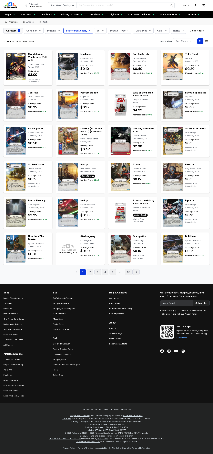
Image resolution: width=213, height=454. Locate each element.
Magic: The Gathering (80, 415)
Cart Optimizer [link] (59, 314)
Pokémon (46, 14)
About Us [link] (113, 328)
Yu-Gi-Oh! (26, 14)
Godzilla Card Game (94, 427)
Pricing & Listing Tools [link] (63, 349)
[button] (171, 5)
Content (191, 14)
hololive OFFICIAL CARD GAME (101, 430)
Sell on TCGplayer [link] (61, 344)
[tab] (11, 22)
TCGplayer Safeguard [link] (63, 298)
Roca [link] (55, 370)
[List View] (206, 41)
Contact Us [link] (114, 298)
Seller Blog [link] (58, 375)
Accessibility (101, 448)
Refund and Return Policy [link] (120, 308)
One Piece (94, 14)
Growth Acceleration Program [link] (66, 364)
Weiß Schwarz (101, 421)
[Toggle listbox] (191, 41)
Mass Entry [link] (58, 319)
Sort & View (166, 41)
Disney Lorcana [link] (10, 314)
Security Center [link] (116, 314)
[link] (10, 5)
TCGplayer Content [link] (12, 359)
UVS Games (103, 439)
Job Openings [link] (115, 333)
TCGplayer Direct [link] (61, 303)
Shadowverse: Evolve (97, 424)
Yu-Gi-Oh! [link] (7, 303)
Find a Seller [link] (58, 324)
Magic (8, 14)
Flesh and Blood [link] (10, 334)
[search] (123, 5)
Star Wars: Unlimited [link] (12, 329)
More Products (168, 14)
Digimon (114, 14)
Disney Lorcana (70, 14)
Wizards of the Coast (133, 415)
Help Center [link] (114, 303)
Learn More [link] (181, 338)
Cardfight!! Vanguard (80, 421)
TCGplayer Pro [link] (60, 359)
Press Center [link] (115, 338)
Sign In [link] (186, 5)
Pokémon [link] (7, 308)
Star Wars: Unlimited (139, 14)
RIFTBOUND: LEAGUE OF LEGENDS (65, 439)
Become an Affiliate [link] (118, 344)
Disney (130, 436)
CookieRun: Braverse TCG (88, 441)
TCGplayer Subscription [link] (64, 308)
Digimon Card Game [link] (12, 324)
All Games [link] (8, 345)
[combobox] (183, 41)
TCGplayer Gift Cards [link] (13, 340)
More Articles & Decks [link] (13, 396)
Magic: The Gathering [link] (13, 298)
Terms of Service (85, 448)
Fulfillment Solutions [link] (62, 354)
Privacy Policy (191, 314)
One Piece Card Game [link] (13, 319)
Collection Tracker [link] (61, 329)
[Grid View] (200, 41)
